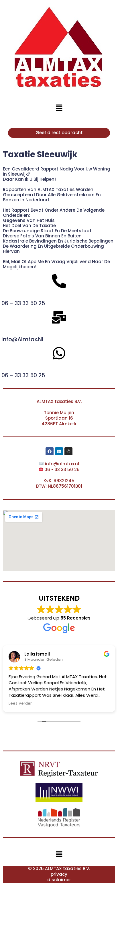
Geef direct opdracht (59, 133)
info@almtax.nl (22, 339)
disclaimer (59, 880)
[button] (59, 108)
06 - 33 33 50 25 (23, 303)
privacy (59, 874)
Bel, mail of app (20, 262)
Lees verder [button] (20, 703)
